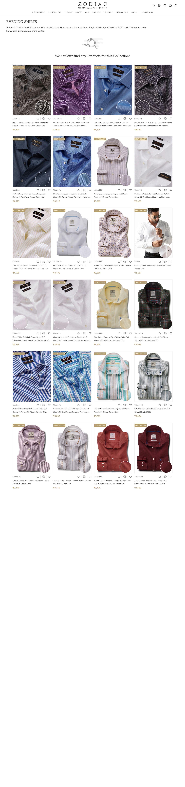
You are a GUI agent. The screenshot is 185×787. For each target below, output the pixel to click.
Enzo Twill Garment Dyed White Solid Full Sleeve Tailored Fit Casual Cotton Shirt (69, 267)
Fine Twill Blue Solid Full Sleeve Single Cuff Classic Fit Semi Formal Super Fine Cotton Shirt (112, 124)
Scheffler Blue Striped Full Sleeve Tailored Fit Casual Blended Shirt (152, 410)
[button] (154, 5)
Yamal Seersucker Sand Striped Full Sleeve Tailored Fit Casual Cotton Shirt (110, 195)
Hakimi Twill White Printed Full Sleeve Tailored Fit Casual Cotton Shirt (112, 267)
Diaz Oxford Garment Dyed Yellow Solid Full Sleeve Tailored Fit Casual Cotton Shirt (111, 339)
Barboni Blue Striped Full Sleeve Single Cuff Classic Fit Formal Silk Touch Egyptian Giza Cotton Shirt (30, 411)
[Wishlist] (165, 5)
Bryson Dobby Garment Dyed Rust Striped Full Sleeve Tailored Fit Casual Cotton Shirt (112, 482)
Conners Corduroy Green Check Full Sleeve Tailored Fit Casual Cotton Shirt (151, 339)
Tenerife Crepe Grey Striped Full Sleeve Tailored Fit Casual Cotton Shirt (72, 482)
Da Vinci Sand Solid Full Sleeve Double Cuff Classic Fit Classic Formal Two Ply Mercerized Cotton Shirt (30, 267)
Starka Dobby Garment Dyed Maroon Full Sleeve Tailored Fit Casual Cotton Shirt (150, 482)
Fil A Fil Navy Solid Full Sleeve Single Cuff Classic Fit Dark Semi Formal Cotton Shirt (29, 195)
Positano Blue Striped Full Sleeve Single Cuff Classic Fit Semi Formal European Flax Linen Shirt (71, 411)
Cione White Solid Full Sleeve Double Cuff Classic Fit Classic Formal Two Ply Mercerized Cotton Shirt (71, 339)
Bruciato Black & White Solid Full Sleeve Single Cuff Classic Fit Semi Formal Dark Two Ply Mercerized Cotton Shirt (153, 124)
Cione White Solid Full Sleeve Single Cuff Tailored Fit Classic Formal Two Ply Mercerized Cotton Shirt (31, 339)
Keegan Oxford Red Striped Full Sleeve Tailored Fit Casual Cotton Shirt (31, 482)
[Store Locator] (159, 5)
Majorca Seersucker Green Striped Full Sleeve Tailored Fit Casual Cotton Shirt (111, 410)
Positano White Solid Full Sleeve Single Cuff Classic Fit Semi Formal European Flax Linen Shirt (152, 196)
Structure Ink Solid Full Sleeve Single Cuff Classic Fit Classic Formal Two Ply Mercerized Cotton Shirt (71, 196)
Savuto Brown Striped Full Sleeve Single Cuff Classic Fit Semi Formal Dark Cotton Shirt (31, 124)
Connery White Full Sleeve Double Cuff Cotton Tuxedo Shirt (152, 267)
